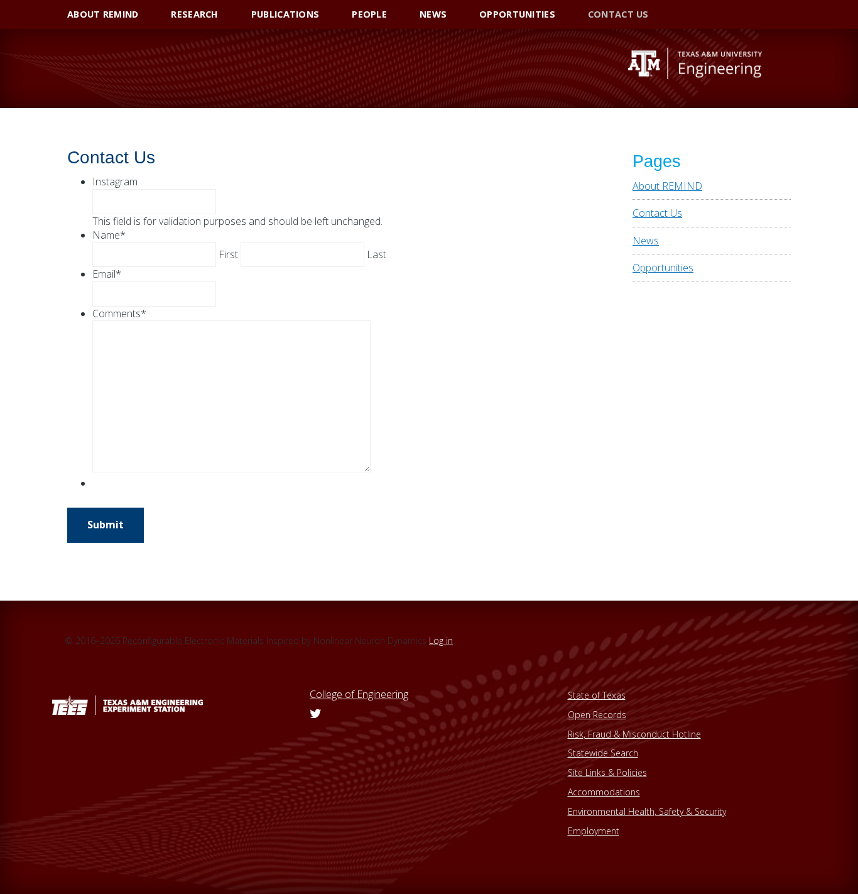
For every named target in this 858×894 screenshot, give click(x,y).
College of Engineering (359, 694)
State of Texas (597, 695)
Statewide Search (603, 753)
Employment (593, 831)
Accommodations (604, 792)
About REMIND (667, 186)
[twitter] (316, 714)
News (646, 241)
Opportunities (663, 268)
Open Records (597, 715)
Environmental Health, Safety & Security (647, 811)
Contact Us (657, 213)
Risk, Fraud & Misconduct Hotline (634, 734)
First (228, 254)
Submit (105, 524)
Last (376, 254)
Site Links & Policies (607, 772)
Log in (441, 640)
